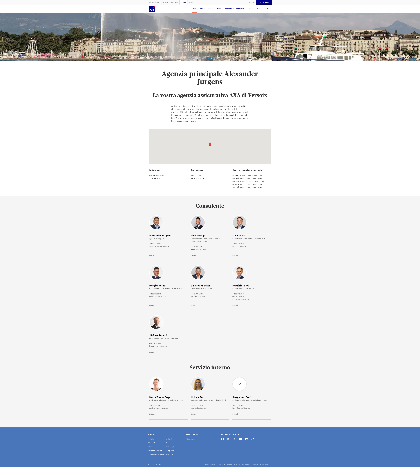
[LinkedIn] (247, 438)
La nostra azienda (254, 9)
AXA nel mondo (191, 439)
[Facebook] (223, 438)
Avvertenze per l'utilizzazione (215, 464)
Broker (150, 447)
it (250, 2)
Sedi (194, 9)
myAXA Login (170, 447)
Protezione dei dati (234, 464)
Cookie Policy (247, 464)
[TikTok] (253, 438)
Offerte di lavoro (153, 443)
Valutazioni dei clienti (155, 451)
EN (160, 464)
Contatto (151, 439)
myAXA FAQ (169, 455)
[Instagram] (229, 438)
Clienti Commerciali (170, 2)
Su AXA (183, 2)
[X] (235, 438)
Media (219, 9)
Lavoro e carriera (206, 9)
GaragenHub (170, 451)
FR (153, 464)
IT (157, 464)
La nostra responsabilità (234, 9)
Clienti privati (154, 2)
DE (149, 464)
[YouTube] (241, 438)
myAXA (191, 2)
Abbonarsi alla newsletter (156, 455)
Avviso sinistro (171, 439)
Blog (267, 9)
